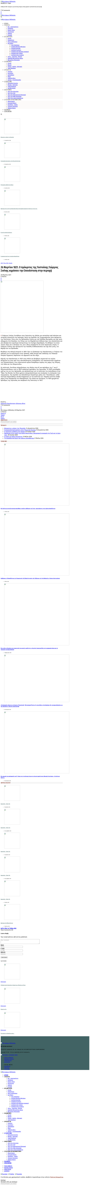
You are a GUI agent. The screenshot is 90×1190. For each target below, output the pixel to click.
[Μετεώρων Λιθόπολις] (8, 1)
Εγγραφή (10, 1087)
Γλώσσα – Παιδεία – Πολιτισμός (15, 1118)
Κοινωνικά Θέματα (12, 1155)
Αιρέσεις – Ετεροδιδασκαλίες (14, 1131)
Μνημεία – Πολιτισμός (13, 1136)
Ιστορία (10, 263)
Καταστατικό (11, 1083)
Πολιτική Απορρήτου (56, 1177)
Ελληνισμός (3, 981)
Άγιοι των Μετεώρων (12, 1093)
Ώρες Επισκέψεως (15, 1096)
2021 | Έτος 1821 (4, 263)
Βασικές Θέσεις (11, 1082)
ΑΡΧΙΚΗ (6, 1075)
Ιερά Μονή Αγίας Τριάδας (17, 1105)
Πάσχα (9, 1128)
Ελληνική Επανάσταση (8, 403)
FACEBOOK (7, 1066)
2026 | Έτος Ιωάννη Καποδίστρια (15, 1150)
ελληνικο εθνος (20, 403)
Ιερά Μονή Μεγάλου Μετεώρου (18, 1098)
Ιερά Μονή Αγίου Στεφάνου (17, 1106)
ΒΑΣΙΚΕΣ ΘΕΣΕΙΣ (9, 1059)
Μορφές (10, 1116)
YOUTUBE (7, 1069)
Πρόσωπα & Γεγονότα (13, 1135)
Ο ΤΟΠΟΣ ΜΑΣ (8, 1133)
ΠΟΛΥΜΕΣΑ (7, 1161)
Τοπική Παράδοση (12, 1138)
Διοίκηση (10, 1085)
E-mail (2, 948)
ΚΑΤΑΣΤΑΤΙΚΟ (8, 1060)
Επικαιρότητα (11, 1091)
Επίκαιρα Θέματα (12, 1159)
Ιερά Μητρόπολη (11, 1140)
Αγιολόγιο (10, 1123)
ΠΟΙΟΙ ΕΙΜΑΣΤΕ (8, 1057)
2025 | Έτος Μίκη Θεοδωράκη (14, 1148)
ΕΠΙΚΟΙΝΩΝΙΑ (7, 1163)
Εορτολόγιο (10, 1125)
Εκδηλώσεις (10, 1080)
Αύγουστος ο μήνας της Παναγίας (15, 428)
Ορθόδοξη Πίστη (11, 1130)
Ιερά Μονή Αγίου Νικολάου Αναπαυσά (20, 1103)
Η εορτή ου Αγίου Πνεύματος (13, 436)
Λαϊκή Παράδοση (12, 1120)
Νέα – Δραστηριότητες (13, 1078)
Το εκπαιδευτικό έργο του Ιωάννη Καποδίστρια (19, 438)
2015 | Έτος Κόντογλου (13, 1143)
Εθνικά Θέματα (11, 1153)
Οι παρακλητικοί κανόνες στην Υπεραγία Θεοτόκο (20, 430)
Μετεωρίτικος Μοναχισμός (14, 1111)
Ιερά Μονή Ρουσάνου (16, 1101)
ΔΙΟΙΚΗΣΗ (7, 1062)
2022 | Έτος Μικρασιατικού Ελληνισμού (17, 1146)
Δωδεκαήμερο (11, 1126)
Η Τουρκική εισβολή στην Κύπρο (14, 431)
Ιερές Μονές (10, 1095)
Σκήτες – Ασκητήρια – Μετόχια (15, 1108)
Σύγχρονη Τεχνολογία (13, 1158)
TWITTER (6, 1067)
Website (3, 952)
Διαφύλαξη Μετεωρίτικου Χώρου (15, 1110)
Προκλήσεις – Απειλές (13, 1156)
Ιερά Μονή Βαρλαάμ (15, 1100)
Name (2, 945)
